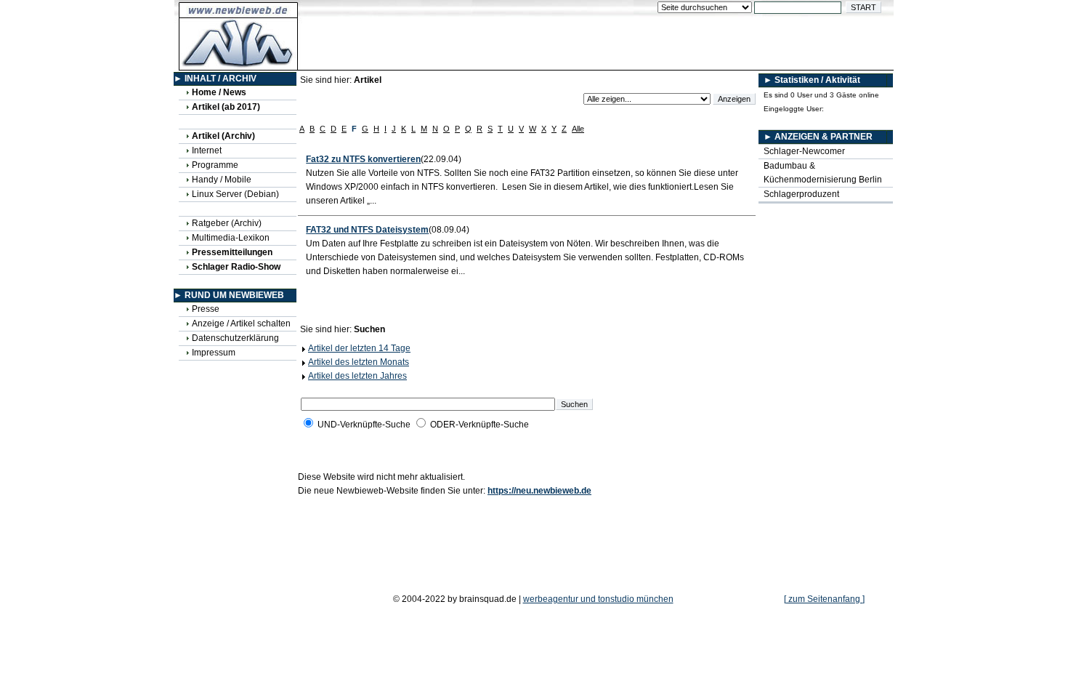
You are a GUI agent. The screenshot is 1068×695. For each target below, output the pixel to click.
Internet (207, 150)
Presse (205, 309)
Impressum (213, 353)
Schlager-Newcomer (804, 151)
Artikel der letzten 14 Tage (359, 348)
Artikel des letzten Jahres (357, 376)
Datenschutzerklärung (235, 338)
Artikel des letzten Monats (358, 362)
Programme (215, 165)
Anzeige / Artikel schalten (241, 323)
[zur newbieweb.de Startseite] (238, 62)
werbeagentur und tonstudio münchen (598, 599)
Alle (578, 128)
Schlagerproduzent (801, 194)
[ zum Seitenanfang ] (824, 599)
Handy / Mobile (221, 179)
